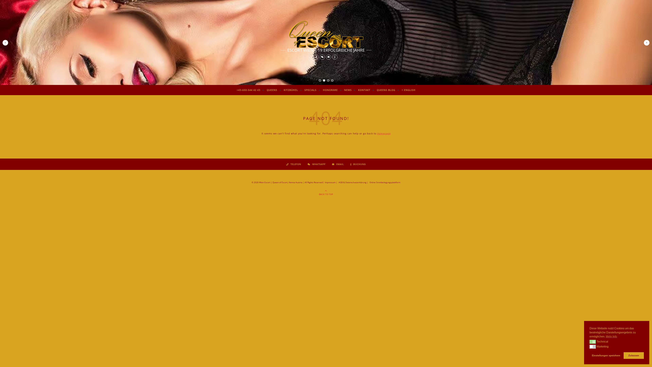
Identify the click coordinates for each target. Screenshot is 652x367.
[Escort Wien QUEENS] (326, 34)
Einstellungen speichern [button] (606, 355)
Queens (272, 90)
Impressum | (331, 182)
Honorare (330, 90)
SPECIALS (310, 90)
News (348, 90)
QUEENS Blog (386, 90)
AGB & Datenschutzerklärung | (353, 182)
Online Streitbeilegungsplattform (384, 182)
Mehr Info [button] (611, 336)
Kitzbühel (291, 90)
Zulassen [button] (633, 355)
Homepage (384, 133)
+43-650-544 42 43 (248, 90)
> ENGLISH (408, 90)
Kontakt (364, 90)
